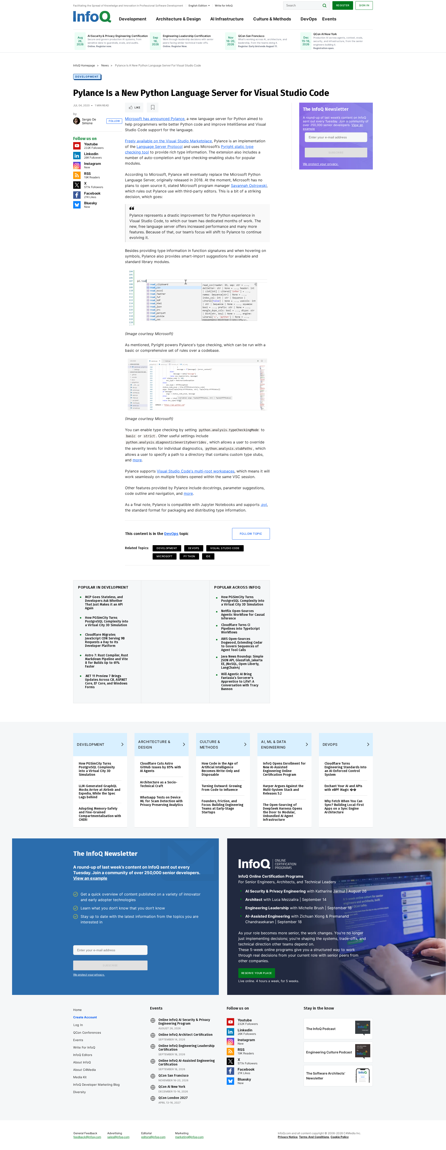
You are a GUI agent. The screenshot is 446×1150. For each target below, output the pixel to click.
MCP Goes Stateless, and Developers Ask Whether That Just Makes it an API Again (104, 602)
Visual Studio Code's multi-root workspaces (195, 471)
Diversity (79, 1092)
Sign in (364, 5)
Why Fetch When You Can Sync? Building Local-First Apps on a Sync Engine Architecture (344, 806)
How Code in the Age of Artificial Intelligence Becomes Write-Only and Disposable (220, 769)
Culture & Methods (272, 18)
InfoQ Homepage (84, 65)
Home (77, 1010)
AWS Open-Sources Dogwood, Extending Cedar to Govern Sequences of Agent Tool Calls (241, 644)
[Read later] (152, 107)
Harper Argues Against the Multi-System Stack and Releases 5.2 (283, 789)
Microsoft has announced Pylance (154, 118)
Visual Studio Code (225, 548)
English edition (198, 5)
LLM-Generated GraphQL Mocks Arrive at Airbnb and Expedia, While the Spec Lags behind (99, 791)
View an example (90, 878)
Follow (114, 121)
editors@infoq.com (153, 1137)
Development (132, 18)
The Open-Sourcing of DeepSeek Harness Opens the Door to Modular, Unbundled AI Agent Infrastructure (282, 812)
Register (342, 5)
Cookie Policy (340, 1137)
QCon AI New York (171, 1087)
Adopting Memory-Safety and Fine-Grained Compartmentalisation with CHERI (100, 814)
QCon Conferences (87, 1032)
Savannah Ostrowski (249, 185)
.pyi (264, 504)
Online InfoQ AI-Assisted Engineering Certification (186, 1062)
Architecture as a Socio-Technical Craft (158, 784)
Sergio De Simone (89, 121)
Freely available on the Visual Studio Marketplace (168, 141)
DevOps (309, 18)
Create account (85, 1017)
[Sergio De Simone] (76, 120)
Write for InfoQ (84, 1047)
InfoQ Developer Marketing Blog (96, 1084)
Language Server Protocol (160, 146)
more (137, 460)
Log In (78, 1025)
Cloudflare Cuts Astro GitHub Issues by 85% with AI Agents (160, 767)
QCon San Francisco (173, 1076)
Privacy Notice (288, 1137)
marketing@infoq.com (189, 1137)
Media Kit (80, 1077)
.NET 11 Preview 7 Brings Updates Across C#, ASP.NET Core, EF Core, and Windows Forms (106, 681)
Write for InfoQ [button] (224, 5)
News (105, 65)
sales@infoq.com (118, 1137)
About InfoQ (82, 1062)
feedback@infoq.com (87, 1137)
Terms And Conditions (314, 1137)
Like (137, 107)
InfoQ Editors (82, 1055)
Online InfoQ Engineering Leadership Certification (186, 1048)
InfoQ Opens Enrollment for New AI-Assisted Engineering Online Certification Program (284, 769)
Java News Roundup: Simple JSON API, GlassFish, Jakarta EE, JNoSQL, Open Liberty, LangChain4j (242, 662)
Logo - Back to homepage (92, 17)
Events (329, 18)
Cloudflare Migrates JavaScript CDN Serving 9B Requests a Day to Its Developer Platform (105, 640)
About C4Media (84, 1070)
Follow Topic (251, 533)
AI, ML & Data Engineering (273, 744)
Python (189, 556)
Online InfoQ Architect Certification (185, 1035)
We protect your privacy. (320, 164)
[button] (336, 152)
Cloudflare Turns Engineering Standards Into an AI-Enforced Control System (346, 769)
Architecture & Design (178, 18)
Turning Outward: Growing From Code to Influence (222, 788)
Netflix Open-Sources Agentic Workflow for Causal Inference (243, 614)
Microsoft (165, 556)
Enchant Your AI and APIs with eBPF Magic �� (343, 788)
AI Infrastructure (227, 18)
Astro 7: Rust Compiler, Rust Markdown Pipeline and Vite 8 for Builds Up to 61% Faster (106, 661)
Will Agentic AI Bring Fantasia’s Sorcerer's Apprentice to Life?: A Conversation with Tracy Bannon (239, 681)
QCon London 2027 (173, 1098)
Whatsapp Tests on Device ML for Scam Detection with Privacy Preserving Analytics (161, 801)
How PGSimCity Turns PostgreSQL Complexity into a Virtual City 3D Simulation (106, 621)
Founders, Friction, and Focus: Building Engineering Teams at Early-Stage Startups (222, 806)
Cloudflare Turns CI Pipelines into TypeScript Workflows (240, 628)
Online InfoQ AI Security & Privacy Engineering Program (184, 1022)
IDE (208, 556)
